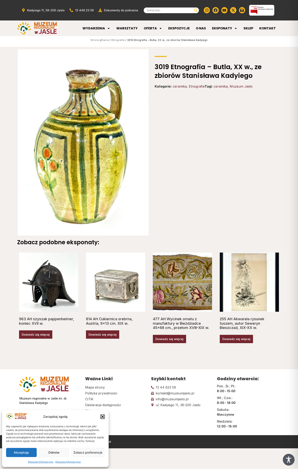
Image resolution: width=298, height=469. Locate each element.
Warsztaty (127, 28)
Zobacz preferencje (87, 452)
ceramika (180, 86)
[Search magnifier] (196, 10)
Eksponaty (222, 28)
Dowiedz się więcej (36, 334)
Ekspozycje (179, 28)
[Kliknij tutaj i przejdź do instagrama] (207, 10)
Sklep (248, 28)
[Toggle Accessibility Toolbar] (288, 459)
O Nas (201, 28)
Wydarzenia (94, 28)
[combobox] (169, 10)
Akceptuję (21, 452)
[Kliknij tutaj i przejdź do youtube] (224, 10)
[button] (103, 417)
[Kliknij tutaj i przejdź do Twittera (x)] (233, 10)
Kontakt (267, 28)
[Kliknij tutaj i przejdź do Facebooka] (215, 10)
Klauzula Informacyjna (40, 461)
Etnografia (117, 40)
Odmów (53, 452)
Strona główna (99, 40)
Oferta (150, 28)
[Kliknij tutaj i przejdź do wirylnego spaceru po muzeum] (242, 10)
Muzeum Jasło (241, 86)
